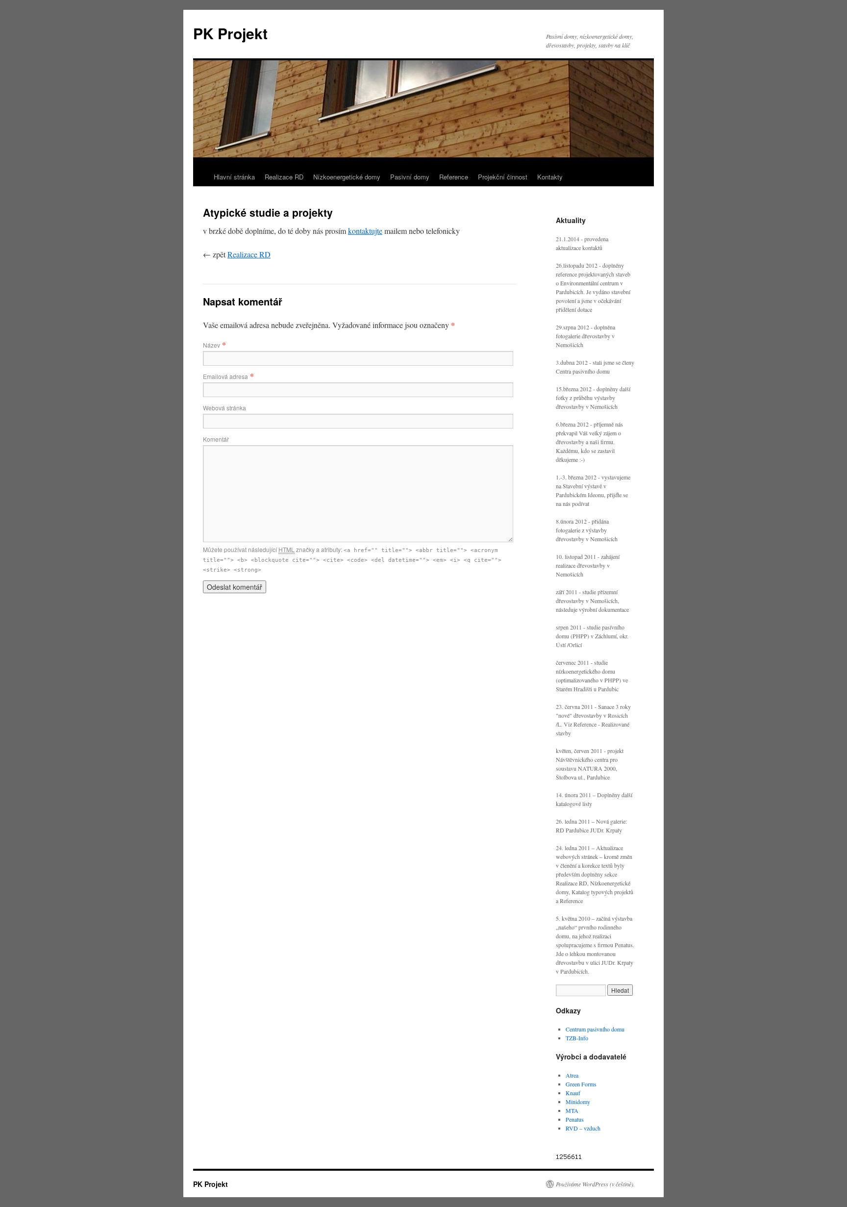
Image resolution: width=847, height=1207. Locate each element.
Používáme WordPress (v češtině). (595, 1184)
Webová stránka (224, 407)
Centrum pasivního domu (595, 1029)
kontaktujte (365, 231)
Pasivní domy (409, 176)
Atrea (572, 1075)
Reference (453, 176)
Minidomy (578, 1102)
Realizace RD (284, 176)
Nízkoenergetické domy (346, 176)
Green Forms (581, 1084)
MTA (572, 1110)
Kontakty (550, 176)
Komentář (216, 439)
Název (211, 345)
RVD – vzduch (583, 1128)
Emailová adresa (225, 376)
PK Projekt (230, 33)
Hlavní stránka (234, 176)
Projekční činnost (502, 176)
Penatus (575, 1119)
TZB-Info (577, 1038)
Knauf (573, 1093)
